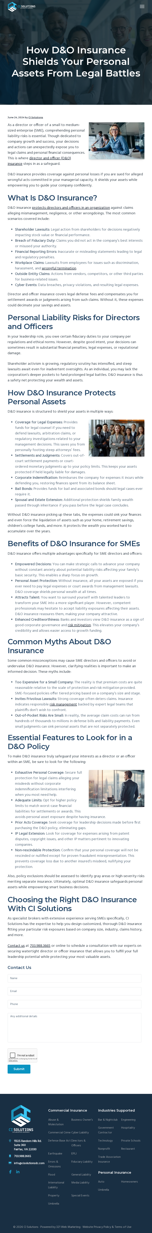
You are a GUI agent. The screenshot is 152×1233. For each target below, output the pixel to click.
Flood (51, 1175)
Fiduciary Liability (81, 1162)
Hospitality (128, 1128)
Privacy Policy (102, 1227)
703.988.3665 (40, 946)
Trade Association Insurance (109, 1159)
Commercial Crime (59, 1132)
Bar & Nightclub (108, 1120)
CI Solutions (31, 1227)
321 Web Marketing (68, 1227)
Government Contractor (106, 1130)
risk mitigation (79, 625)
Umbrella (53, 1204)
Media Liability (80, 1183)
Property (53, 1195)
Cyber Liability (80, 1132)
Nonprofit (104, 1149)
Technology (105, 1141)
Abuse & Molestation (56, 1122)
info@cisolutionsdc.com (29, 1163)
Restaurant (128, 1149)
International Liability (56, 1185)
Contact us (16, 946)
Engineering (128, 1120)
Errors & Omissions (54, 1164)
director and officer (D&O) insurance (39, 161)
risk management (63, 705)
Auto (101, 1182)
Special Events (80, 1195)
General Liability (81, 1175)
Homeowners (129, 1182)
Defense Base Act (59, 1141)
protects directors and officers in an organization (71, 208)
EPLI (74, 1154)
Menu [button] (137, 6)
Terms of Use (123, 1227)
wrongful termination (59, 268)
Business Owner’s (82, 1120)
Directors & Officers (78, 1143)
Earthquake (55, 1154)
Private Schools (131, 1141)
